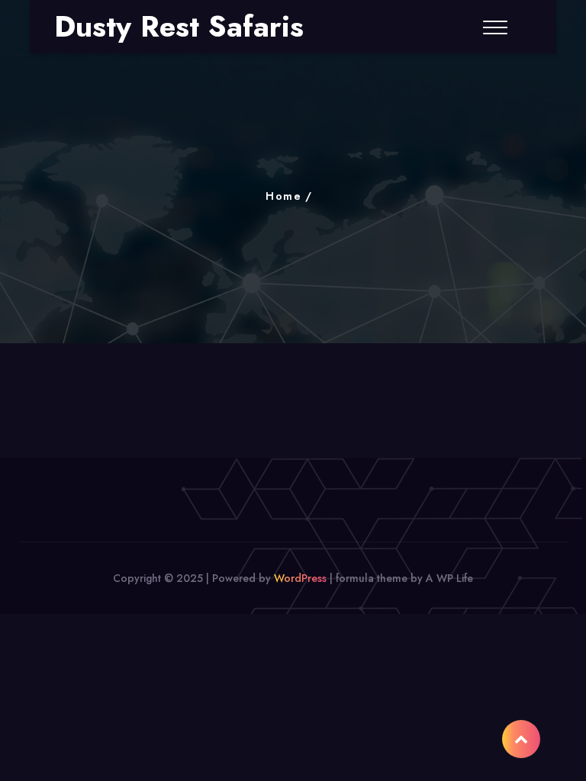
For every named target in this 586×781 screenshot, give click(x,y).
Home (283, 196)
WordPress (300, 578)
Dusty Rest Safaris (179, 26)
